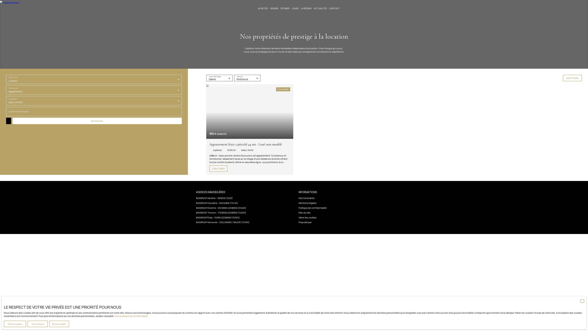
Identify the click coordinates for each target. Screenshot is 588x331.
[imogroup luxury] (11, 8)
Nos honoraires (307, 198)
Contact (334, 8)
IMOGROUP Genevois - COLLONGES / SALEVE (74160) (222, 222)
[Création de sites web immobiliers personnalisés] (320, 222)
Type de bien (13, 88)
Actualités (320, 8)
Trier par (240, 77)
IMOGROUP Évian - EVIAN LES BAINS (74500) (218, 217)
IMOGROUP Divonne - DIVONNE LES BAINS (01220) (221, 207)
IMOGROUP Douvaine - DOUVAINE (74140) (217, 203)
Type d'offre (13, 77)
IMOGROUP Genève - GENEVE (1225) (214, 198)
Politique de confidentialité (313, 207)
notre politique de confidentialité (131, 316)
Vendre (274, 8)
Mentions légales (308, 203)
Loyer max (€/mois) (19, 111)
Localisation (13, 99)
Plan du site (305, 212)
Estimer (285, 8)
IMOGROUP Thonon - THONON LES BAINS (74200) (221, 212)
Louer (295, 8)
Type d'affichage (215, 77)
